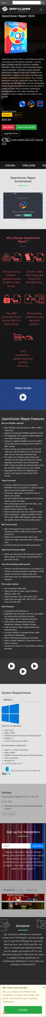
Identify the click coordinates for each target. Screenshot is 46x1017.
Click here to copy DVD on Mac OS (25, 770)
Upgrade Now (11, 133)
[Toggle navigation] (41, 9)
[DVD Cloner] (16, 9)
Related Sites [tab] (31, 890)
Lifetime (17, 115)
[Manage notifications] (4, 1012)
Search (4, 3)
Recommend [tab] (9, 890)
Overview (10, 165)
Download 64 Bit (26, 127)
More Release (9, 814)
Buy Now (8, 127)
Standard (7, 115)
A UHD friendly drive (13, 763)
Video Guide (28, 165)
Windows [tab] (8, 699)
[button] (4, 207)
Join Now (37, 846)
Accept (23, 1009)
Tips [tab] (20, 890)
